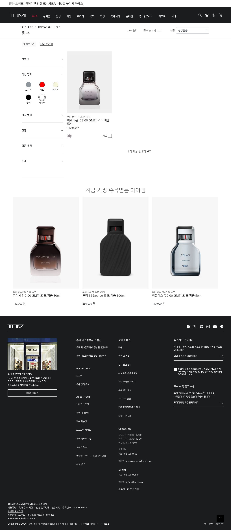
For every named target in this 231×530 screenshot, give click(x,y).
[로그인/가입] (213, 15)
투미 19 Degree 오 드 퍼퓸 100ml (103, 295)
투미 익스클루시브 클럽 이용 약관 (91, 356)
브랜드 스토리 (82, 404)
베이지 (55, 84)
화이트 (26, 44)
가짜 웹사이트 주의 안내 (129, 407)
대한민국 (219, 523)
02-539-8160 (130, 454)
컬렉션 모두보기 (45, 27)
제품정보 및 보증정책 (127, 373)
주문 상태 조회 (82, 384)
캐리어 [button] (80, 16)
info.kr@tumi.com (134, 482)
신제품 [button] (46, 16)
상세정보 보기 (46, 279)
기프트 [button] (161, 16)
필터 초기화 (46, 43)
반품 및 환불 (123, 356)
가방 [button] (102, 16)
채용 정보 (80, 464)
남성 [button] (58, 16)
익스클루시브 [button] (146, 16)
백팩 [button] (92, 16)
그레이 (28, 84)
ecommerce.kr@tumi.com (138, 461)
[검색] (200, 15)
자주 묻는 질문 (124, 390)
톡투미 (121, 489)
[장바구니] (220, 15)
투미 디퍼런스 (82, 412)
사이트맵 (105, 523)
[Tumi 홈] (17, 14)
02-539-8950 (131, 475)
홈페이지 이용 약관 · (69, 523)
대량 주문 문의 (124, 416)
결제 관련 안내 (124, 364)
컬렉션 (31, 27)
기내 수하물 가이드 (126, 381)
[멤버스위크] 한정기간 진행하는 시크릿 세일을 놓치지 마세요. (46, 3)
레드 (42, 84)
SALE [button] (34, 16)
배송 (120, 347)
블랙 (28, 97)
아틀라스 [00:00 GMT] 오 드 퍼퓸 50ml (177, 295)
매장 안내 (31, 393)
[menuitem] (34, 15)
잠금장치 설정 (124, 399)
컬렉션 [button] (129, 16)
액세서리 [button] (115, 16)
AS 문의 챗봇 (133, 489)
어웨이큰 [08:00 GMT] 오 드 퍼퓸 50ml (88, 122)
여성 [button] (68, 16)
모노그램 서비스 (83, 430)
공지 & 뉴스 (81, 447)
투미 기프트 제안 (83, 438)
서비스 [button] (174, 16)
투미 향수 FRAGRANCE (78, 117)
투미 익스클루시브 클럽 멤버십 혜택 (92, 347)
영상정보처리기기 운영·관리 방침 (91, 455)
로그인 (79, 375)
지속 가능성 (81, 421)
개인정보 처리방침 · (90, 523)
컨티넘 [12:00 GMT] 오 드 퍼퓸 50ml (36, 295)
